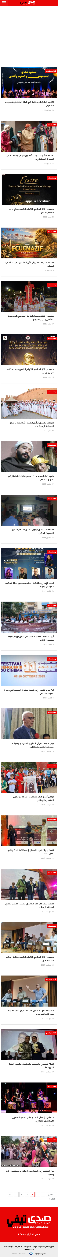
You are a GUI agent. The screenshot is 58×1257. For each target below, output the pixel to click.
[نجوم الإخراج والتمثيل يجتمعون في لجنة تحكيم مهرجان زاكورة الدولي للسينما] (29, 563)
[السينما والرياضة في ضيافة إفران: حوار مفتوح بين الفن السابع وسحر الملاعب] (29, 991)
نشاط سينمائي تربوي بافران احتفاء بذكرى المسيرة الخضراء (32, 531)
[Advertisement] (29, 36)
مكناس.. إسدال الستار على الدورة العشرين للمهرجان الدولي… (33, 1119)
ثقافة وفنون (51, 71)
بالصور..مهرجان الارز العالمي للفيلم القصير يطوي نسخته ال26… (29, 905)
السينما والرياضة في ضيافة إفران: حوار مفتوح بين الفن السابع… (31, 1012)
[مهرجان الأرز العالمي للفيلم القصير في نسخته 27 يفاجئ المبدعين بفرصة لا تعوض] (29, 349)
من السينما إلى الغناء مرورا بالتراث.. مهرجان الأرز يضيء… (30, 1172)
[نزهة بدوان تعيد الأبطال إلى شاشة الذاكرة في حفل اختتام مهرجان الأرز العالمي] (29, 830)
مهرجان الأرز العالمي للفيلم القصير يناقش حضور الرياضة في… (30, 959)
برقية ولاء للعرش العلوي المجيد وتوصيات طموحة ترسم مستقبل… (33, 745)
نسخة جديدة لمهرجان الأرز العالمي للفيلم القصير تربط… (29, 264)
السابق (51, 1194)
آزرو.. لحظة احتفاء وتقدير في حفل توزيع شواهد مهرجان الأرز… (30, 638)
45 (10, 1194)
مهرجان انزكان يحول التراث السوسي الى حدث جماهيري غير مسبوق (31, 318)
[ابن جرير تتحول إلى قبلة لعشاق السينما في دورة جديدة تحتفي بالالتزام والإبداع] (29, 670)
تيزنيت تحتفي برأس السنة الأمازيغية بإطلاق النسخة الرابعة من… (31, 424)
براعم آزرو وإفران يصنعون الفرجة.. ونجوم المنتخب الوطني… (33, 798)
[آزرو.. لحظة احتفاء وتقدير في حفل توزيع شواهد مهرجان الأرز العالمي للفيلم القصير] (29, 617)
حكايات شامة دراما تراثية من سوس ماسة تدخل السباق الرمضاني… (30, 157)
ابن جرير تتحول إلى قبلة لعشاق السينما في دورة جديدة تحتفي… (29, 692)
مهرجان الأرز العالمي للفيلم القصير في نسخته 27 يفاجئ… (30, 371)
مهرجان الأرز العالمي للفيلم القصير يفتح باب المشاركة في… (31, 211)
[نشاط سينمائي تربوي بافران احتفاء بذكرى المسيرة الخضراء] (29, 510)
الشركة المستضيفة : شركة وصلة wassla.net (19, 1248)
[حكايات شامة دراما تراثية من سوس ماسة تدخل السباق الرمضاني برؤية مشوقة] (29, 136)
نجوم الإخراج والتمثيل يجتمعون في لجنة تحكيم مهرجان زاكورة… (29, 585)
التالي (52, 1199)
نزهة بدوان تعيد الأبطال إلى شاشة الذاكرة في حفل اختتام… (30, 852)
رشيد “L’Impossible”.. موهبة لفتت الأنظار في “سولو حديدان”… (30, 478)
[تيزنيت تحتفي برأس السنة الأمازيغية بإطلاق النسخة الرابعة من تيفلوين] (29, 403)
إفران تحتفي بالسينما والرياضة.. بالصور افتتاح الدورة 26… (31, 1065)
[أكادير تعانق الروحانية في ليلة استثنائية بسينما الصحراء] (29, 82)
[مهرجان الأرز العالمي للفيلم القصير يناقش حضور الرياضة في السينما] (29, 937)
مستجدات (52, 124)
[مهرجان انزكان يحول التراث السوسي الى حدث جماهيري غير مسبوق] (29, 296)
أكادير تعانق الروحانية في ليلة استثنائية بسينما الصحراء (29, 104)
